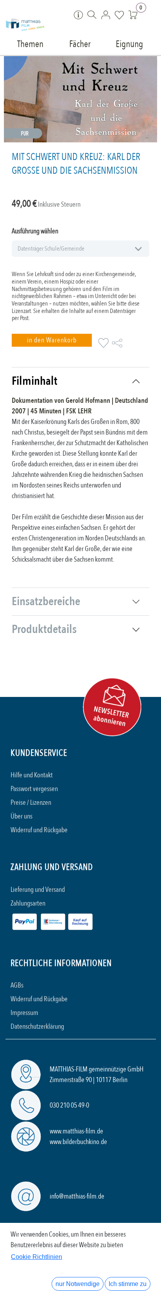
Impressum (24, 1013)
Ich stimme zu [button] (128, 1284)
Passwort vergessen (34, 789)
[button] (52, 340)
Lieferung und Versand (38, 890)
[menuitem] (30, 43)
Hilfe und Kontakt (32, 775)
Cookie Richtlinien (36, 1256)
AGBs (17, 985)
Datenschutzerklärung (37, 1026)
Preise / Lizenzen (31, 803)
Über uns (21, 816)
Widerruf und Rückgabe (39, 830)
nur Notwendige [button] (77, 1284)
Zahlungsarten (28, 903)
